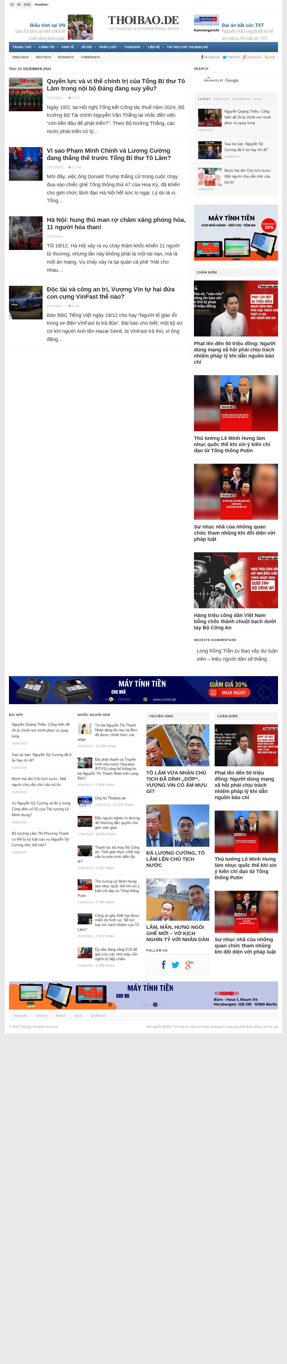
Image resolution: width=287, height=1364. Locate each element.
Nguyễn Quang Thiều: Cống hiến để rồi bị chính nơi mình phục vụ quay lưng (41, 730)
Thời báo (26, 1026)
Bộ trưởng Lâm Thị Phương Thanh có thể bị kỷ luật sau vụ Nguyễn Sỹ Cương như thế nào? (40, 839)
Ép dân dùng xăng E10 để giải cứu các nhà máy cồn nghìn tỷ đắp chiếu (116, 954)
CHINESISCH (90, 57)
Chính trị (46, 47)
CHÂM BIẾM (207, 272)
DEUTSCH (43, 57)
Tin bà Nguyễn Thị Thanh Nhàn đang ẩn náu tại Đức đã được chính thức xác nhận (108, 732)
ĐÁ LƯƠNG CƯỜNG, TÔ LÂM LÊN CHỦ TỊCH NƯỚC (175, 859)
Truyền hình (161, 716)
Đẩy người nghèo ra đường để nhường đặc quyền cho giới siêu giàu (117, 823)
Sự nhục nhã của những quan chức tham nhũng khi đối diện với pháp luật (234, 533)
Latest (204, 99)
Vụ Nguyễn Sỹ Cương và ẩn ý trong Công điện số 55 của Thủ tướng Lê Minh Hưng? (41, 809)
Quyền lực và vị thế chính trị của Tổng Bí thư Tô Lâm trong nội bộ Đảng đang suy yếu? (116, 85)
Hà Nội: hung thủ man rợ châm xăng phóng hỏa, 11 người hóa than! (116, 223)
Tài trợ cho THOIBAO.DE (187, 47)
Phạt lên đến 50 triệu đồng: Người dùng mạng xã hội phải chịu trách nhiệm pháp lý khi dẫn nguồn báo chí (235, 353)
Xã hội (86, 47)
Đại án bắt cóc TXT (243, 25)
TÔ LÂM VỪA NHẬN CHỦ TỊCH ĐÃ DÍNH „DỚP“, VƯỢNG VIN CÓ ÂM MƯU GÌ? (176, 782)
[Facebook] (166, 967)
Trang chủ (22, 47)
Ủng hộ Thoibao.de (110, 798)
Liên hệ (154, 47)
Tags (257, 99)
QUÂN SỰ (98, 1015)
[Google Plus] (192, 967)
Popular (221, 99)
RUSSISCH (66, 57)
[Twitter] (178, 967)
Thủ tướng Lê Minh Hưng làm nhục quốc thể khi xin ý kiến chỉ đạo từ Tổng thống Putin (232, 444)
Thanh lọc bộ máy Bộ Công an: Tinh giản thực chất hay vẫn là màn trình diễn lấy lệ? (109, 854)
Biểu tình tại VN (47, 25)
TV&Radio (132, 47)
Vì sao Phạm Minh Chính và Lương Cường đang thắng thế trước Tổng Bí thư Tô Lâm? (109, 154)
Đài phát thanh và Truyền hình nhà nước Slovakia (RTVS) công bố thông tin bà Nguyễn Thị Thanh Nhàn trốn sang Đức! (108, 769)
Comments (241, 99)
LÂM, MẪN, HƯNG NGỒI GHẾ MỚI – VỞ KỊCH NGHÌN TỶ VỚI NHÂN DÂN (177, 933)
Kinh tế (68, 47)
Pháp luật (108, 47)
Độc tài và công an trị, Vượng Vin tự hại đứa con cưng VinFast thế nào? (111, 293)
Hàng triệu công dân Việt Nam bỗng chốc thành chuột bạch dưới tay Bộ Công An (235, 621)
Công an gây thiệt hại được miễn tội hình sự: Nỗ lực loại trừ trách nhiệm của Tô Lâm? (109, 922)
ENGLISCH (21, 57)
